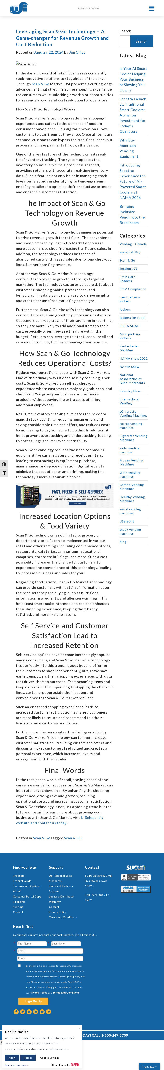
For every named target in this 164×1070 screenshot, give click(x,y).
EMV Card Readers (128, 279)
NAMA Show (129, 366)
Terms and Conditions (63, 917)
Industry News (131, 391)
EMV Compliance (133, 289)
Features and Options (26, 886)
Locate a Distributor (61, 896)
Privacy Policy (58, 912)
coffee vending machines (131, 425)
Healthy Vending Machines (132, 499)
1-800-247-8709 (89, 8)
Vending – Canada (133, 244)
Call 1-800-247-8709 (110, 1035)
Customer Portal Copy (27, 896)
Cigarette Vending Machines (134, 438)
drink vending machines (130, 474)
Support (18, 907)
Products (18, 875)
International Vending (130, 401)
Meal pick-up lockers (130, 336)
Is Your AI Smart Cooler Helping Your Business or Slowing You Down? (133, 79)
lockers (125, 309)
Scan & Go (41, 838)
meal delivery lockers (130, 299)
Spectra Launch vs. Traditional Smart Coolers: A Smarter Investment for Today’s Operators (133, 115)
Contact (18, 912)
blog (123, 542)
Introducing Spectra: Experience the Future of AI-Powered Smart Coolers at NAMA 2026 (133, 181)
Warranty (55, 901)
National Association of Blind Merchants (132, 379)
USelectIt (127, 521)
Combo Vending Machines (132, 486)
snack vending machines (130, 531)
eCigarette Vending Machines (134, 413)
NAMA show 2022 (134, 358)
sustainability (130, 252)
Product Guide (22, 880)
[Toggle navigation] (151, 8)
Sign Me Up (33, 1001)
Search (125, 31)
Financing (19, 901)
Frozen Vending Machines (132, 462)
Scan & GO (73, 838)
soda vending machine (130, 450)
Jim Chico (77, 52)
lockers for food (132, 317)
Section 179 (129, 268)
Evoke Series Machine (129, 348)
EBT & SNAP (129, 326)
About (17, 891)
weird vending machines (130, 511)
